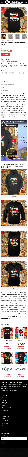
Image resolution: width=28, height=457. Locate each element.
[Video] (3, 30)
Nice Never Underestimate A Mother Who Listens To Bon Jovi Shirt (21, 342)
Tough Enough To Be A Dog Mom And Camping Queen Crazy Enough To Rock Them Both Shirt (7, 368)
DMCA (4, 400)
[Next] (24, 20)
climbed (3, 303)
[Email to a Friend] (11, 73)
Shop (3, 418)
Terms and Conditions (7, 408)
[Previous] (3, 20)
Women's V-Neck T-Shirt (11, 66)
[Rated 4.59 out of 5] (21, 346)
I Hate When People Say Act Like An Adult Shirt (7, 342)
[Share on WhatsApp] (2, 73)
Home (2, 40)
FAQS (3, 405)
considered (17, 93)
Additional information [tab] (7, 84)
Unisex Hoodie (20, 65)
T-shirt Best (4, 70)
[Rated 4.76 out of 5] (21, 374)
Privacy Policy (5, 403)
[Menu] (2, 2)
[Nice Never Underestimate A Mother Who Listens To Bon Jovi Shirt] (21, 333)
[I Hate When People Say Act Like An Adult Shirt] (7, 333)
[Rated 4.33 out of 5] (7, 346)
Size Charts (5, 420)
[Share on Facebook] (5, 73)
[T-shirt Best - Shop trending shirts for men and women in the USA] (14, 2)
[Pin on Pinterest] (13, 73)
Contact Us (5, 410)
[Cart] (26, 2)
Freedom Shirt (6, 65)
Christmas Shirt (7, 63)
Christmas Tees (10, 40)
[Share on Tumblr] (22, 73)
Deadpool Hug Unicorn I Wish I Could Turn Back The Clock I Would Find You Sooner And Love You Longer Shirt (20, 369)
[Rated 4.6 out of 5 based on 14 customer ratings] (14, 48)
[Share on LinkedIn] (19, 73)
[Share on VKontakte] (16, 73)
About (3, 398)
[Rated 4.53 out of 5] (7, 374)
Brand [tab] (2, 87)
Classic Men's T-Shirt (15, 63)
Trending (15, 61)
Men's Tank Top (13, 65)
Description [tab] (4, 81)
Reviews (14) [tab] (4, 90)
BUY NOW (5, 54)
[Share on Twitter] (8, 73)
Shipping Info (5, 425)
